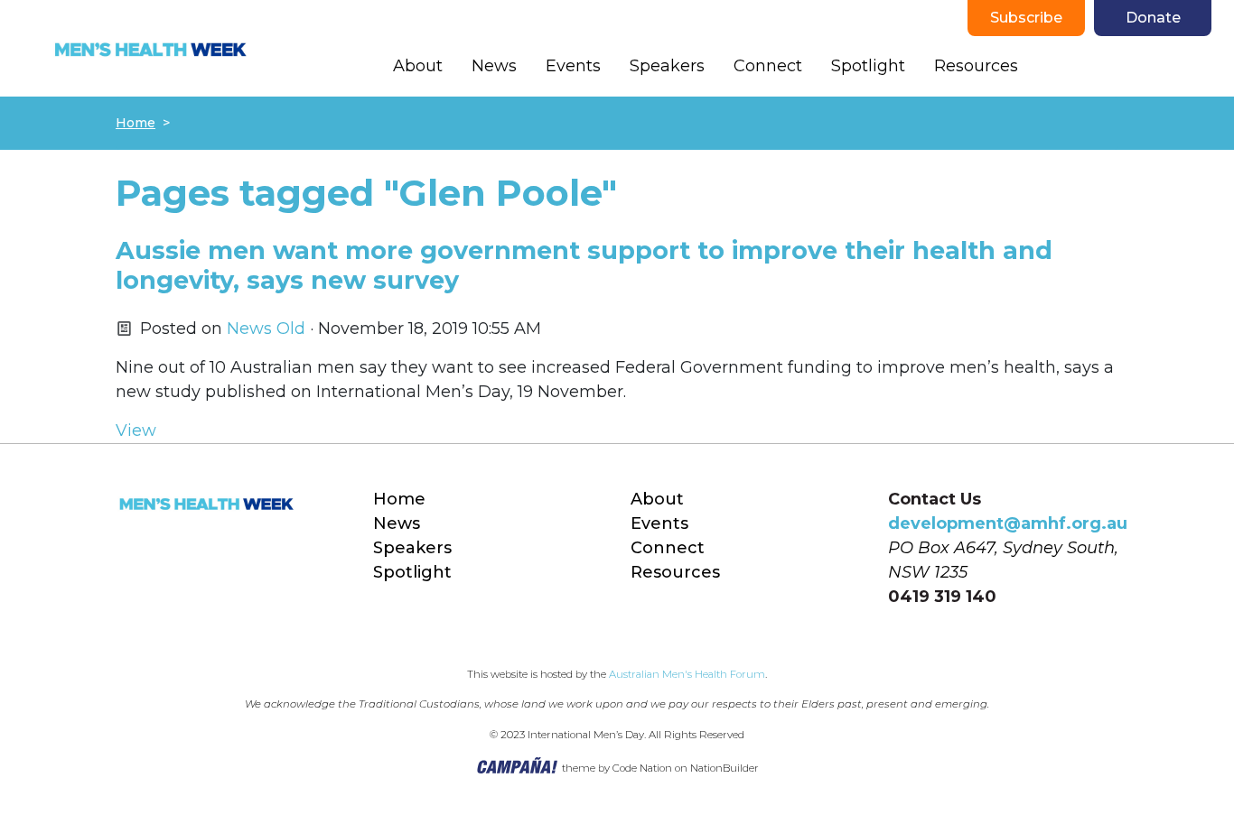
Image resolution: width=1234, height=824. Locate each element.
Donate (1153, 17)
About (418, 66)
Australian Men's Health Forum (687, 674)
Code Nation (642, 768)
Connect (768, 66)
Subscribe (1026, 17)
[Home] (150, 49)
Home (135, 123)
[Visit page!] (1058, 67)
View (136, 430)
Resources (976, 66)
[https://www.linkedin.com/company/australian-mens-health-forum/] (1202, 67)
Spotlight (868, 66)
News (494, 66)
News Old (266, 328)
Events (573, 66)
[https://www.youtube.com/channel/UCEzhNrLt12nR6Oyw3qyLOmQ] (1166, 67)
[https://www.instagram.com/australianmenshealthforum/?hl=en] (1130, 67)
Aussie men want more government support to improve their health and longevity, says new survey (584, 265)
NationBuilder (724, 768)
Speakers (667, 66)
